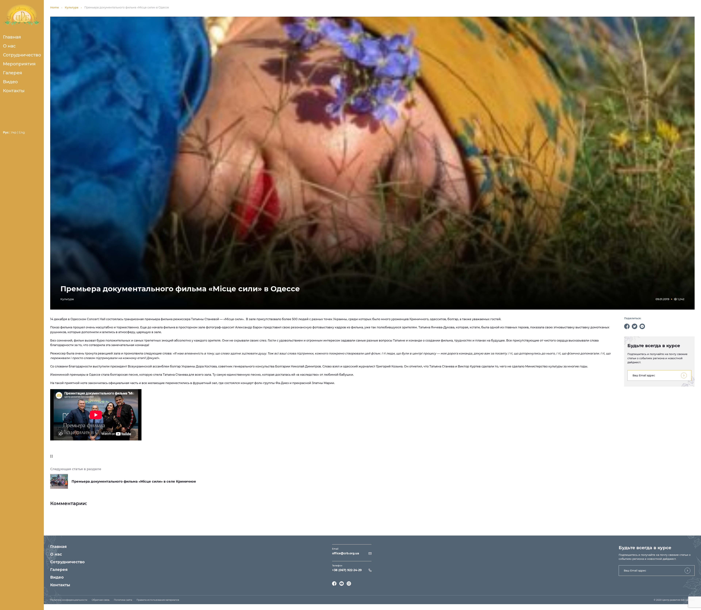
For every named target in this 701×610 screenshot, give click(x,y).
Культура (71, 7)
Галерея (12, 72)
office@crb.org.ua (345, 553)
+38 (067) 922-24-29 (347, 570)
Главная (12, 37)
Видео (10, 81)
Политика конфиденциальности (68, 600)
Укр (13, 132)
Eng (22, 132)
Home (54, 7)
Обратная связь (101, 600)
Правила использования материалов (158, 600)
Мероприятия (19, 63)
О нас (9, 46)
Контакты (13, 90)
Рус (6, 132)
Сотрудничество (22, 54)
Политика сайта (123, 600)
